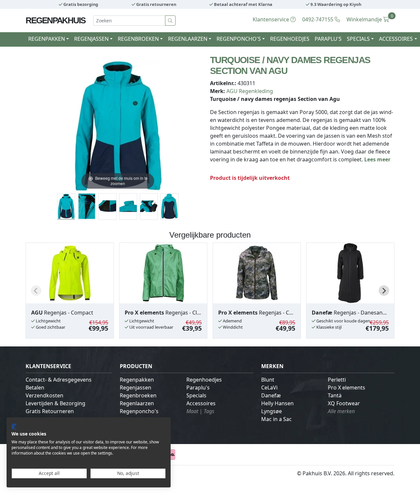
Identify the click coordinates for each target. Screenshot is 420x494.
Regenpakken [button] (46, 38)
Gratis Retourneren (50, 411)
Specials (196, 395)
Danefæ (271, 395)
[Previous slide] (36, 290)
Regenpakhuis (55, 20)
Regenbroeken (138, 395)
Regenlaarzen (137, 403)
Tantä (335, 395)
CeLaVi (269, 387)
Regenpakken (137, 379)
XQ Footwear (344, 403)
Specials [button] (358, 38)
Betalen (35, 387)
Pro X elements (346, 387)
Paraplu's (328, 38)
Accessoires (201, 403)
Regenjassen (135, 387)
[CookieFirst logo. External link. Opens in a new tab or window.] (13, 427)
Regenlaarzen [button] (187, 38)
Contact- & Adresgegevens (59, 379)
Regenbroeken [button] (138, 38)
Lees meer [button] (377, 159)
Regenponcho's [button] (239, 38)
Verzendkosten (44, 395)
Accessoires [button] (396, 38)
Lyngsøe (271, 411)
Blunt (267, 379)
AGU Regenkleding (249, 91)
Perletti (337, 379)
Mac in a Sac (276, 419)
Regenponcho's (139, 411)
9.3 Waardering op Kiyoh (335, 4)
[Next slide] (384, 290)
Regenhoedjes (289, 38)
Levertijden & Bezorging (55, 403)
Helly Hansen (277, 403)
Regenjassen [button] (91, 38)
